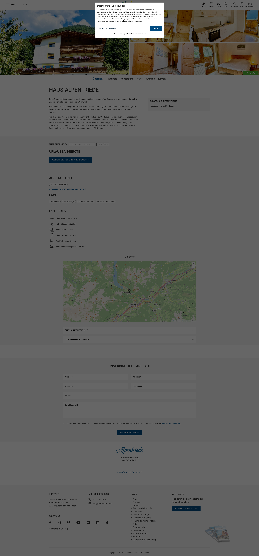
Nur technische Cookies (107, 28)
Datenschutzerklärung (131, 21)
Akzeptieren (155, 28)
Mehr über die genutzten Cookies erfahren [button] (128, 34)
